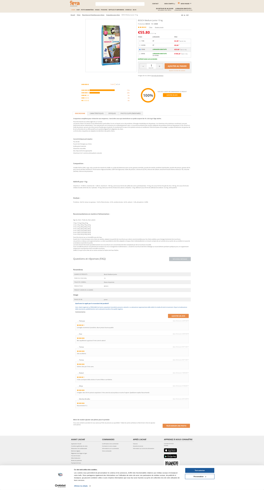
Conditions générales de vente (79, 446)
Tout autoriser (200, 470)
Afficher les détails (81, 486)
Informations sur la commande (110, 448)
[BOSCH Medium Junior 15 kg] (110, 45)
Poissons (104, 10)
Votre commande (106, 451)
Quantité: (151, 68)
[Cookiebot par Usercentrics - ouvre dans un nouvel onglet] (60, 486)
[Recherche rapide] (143, 3)
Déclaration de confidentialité (79, 448)
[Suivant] (190, 15)
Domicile (128, 10)
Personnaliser (199, 476)
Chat (78, 10)
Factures (135, 443)
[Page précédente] (179, 15)
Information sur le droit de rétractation (143, 448)
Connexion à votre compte (109, 446)
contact (155, 4)
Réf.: (152, 24)
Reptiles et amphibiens (116, 10)
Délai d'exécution (75, 458)
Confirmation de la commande (110, 443)
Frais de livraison (75, 455)
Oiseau (97, 10)
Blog (134, 10)
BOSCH (148, 24)
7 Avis (150, 27)
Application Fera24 (76, 443)
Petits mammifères (87, 10)
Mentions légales (75, 451)
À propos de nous (76, 463)
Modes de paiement (76, 460)
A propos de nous (169, 443)
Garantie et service (138, 446)
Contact (166, 445)
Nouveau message (180, 259)
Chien (73, 10)
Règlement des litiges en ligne (79, 453)
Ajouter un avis (159, 27)
